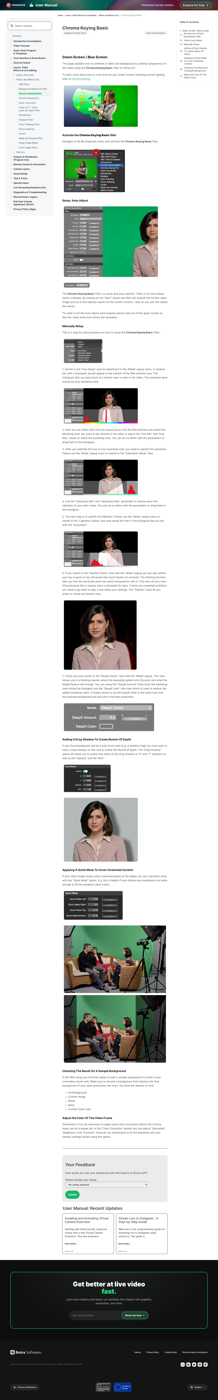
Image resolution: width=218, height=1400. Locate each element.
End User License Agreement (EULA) (23, 203)
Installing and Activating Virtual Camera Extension (86, 1220)
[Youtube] (194, 1364)
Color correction (27, 102)
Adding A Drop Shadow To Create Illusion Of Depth (195, 51)
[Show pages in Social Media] (11, 174)
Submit (72, 1194)
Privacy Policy (153, 1352)
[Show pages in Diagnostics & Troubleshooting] (11, 192)
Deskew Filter (26, 119)
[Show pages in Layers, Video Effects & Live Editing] (11, 67)
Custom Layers (21, 169)
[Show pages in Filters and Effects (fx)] (14, 80)
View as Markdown (156, 33)
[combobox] (29, 26)
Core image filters (28, 147)
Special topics (21, 183)
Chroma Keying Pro (29, 98)
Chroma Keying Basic (30, 93)
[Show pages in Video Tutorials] (11, 46)
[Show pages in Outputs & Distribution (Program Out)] (11, 157)
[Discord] (205, 1364)
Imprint (137, 1352)
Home (60, 15)
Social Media (20, 173)
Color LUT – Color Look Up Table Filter (29, 109)
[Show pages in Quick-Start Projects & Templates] (11, 51)
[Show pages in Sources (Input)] (11, 63)
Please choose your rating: (81, 1180)
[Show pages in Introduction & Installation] (11, 41)
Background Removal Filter (33, 88)
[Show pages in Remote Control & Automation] (11, 164)
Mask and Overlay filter (31, 138)
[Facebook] (188, 1364)
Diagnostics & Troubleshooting (29, 192)
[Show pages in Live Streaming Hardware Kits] (11, 188)
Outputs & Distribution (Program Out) (25, 158)
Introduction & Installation (27, 41)
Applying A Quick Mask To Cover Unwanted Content (195, 61)
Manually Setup (191, 44)
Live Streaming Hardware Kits (29, 187)
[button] (24, 1387)
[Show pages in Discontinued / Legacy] (11, 197)
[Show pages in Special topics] (11, 183)
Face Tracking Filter (29, 124)
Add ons (20, 152)
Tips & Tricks (20, 178)
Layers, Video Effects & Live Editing (24, 69)
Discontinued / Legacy (25, 196)
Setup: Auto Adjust (193, 40)
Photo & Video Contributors (195, 1352)
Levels (22, 133)
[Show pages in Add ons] (14, 152)
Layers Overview (25, 75)
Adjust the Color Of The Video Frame (195, 76)
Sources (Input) (21, 62)
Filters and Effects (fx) (27, 79)
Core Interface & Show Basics (29, 58)
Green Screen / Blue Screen (195, 30)
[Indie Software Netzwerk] (103, 1387)
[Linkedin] (200, 1364)
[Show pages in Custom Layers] (11, 169)
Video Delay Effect (28, 142)
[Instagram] (183, 1364)
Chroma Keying (81, 78)
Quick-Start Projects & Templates (24, 52)
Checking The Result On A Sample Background (196, 69)
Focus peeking (26, 129)
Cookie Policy (170, 1352)
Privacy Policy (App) (24, 209)
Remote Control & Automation (29, 164)
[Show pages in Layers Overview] (14, 75)
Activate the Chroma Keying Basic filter (193, 35)
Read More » (71, 1244)
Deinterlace (25, 115)
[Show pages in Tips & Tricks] (11, 178)
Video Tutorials (21, 45)
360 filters (24, 84)
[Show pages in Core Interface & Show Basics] (11, 58)
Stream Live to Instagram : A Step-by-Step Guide (138, 1220)
